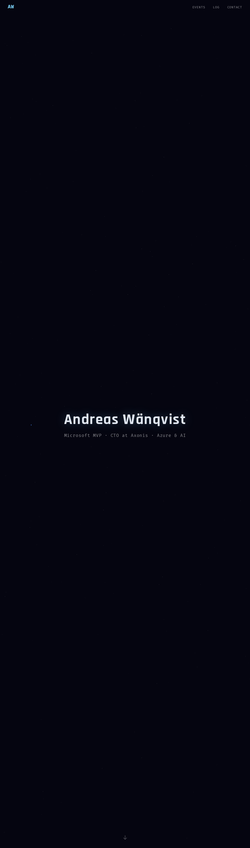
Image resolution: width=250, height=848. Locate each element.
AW (11, 7)
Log (216, 7)
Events (198, 7)
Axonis (139, 435)
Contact (234, 7)
